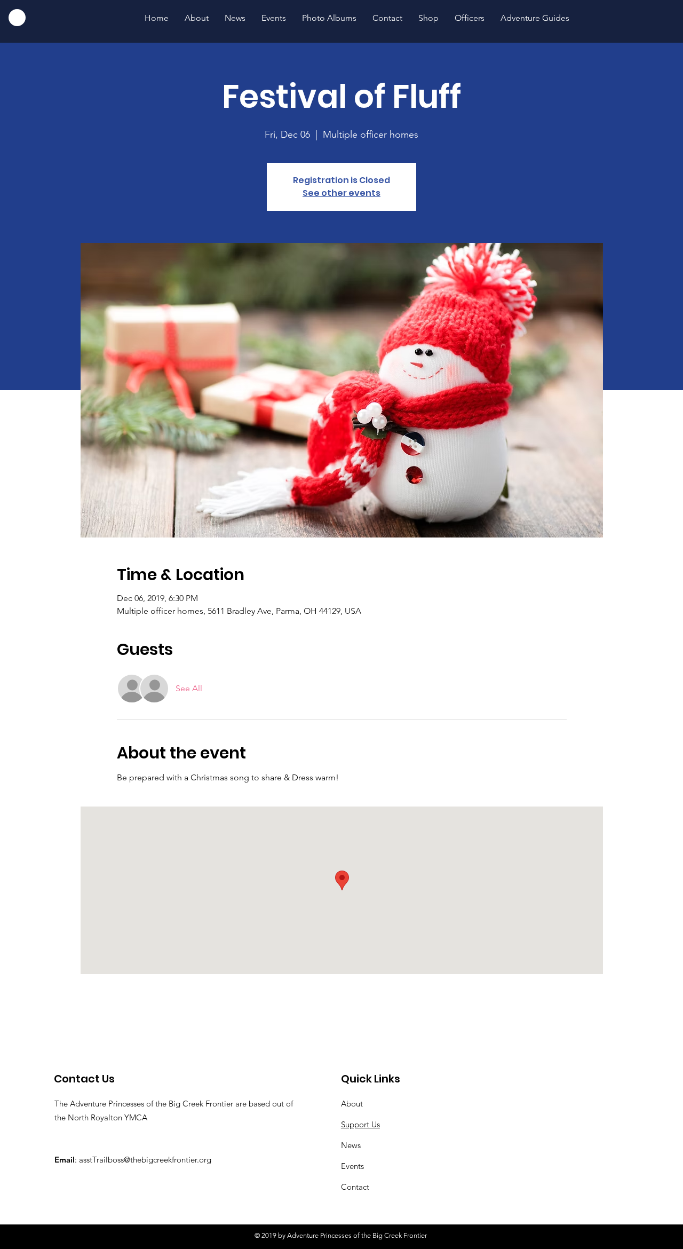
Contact (355, 1187)
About (352, 1103)
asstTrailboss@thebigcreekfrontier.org (145, 1160)
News (351, 1145)
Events (352, 1166)
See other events (341, 193)
